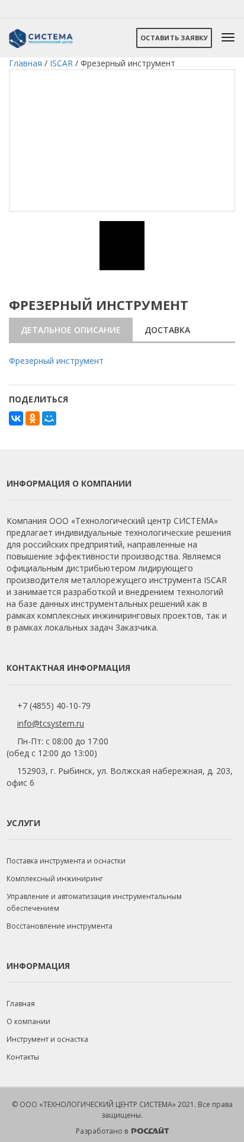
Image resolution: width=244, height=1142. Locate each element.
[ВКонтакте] (16, 418)
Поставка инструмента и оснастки (66, 861)
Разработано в (103, 1131)
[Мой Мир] (49, 418)
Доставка (167, 329)
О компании (28, 1021)
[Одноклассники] (32, 418)
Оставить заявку (174, 37)
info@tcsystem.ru (50, 723)
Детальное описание (71, 329)
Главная (21, 1004)
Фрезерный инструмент (56, 360)
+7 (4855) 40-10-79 (54, 705)
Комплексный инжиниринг (55, 879)
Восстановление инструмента (60, 926)
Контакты (23, 1057)
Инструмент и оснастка (47, 1039)
